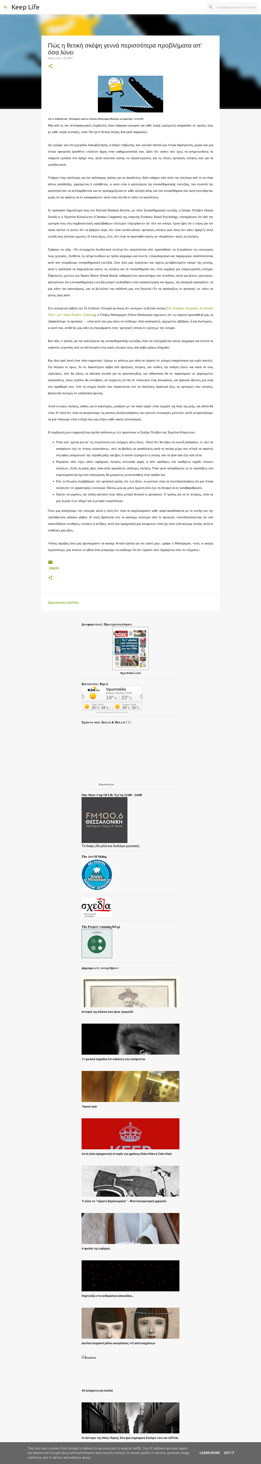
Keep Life (25, 7)
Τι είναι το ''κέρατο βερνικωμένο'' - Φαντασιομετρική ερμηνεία (124, 1201)
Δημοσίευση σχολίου (63, 602)
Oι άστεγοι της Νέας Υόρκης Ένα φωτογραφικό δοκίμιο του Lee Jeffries (130, 1438)
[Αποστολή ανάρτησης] (50, 563)
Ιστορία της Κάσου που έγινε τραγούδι (107, 1011)
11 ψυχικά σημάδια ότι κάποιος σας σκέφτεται (113, 1059)
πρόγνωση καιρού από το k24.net (112, 712)
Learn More (210, 1453)
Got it (229, 1453)
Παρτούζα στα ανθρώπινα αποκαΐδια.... (108, 1295)
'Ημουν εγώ (89, 1106)
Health (54, 568)
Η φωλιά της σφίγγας (96, 1248)
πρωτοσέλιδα (130, 672)
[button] (50, 66)
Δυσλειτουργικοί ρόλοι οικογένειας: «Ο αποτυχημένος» (118, 1343)
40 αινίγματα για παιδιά (97, 1390)
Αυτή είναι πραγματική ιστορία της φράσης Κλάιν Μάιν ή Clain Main (127, 1153)
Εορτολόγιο (106, 784)
